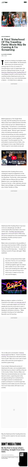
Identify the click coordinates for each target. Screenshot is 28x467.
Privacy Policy (5, 458)
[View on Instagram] (14, 410)
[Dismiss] (26, 453)
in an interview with (20, 302)
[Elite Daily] (4, 2)
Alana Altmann (7, 54)
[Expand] (21, 453)
